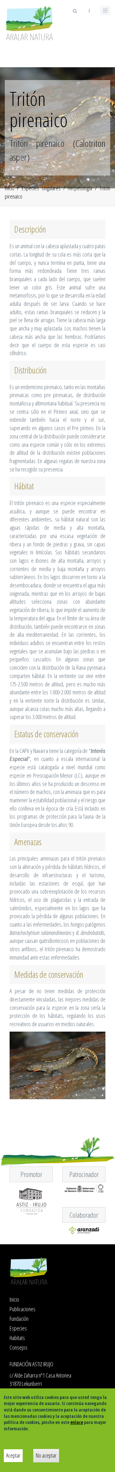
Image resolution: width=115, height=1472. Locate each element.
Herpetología (80, 188)
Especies (18, 1328)
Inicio (9, 188)
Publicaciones (22, 1309)
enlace (76, 1422)
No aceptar (46, 1455)
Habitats (17, 1338)
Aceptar (13, 1455)
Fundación (19, 1318)
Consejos (18, 1347)
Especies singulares (41, 188)
